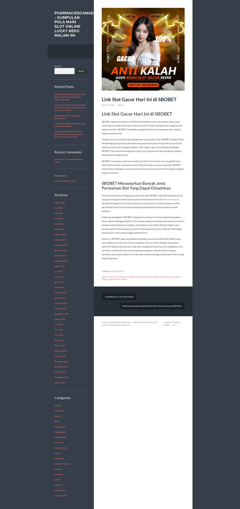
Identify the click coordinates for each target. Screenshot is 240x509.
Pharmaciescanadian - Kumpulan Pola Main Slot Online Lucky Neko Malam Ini (77, 24)
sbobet (138, 277)
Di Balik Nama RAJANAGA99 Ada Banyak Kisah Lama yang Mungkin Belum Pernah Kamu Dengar (68, 134)
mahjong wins (60, 437)
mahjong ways (60, 432)
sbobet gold (173, 199)
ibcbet (57, 421)
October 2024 (60, 308)
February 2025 (60, 292)
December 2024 (61, 303)
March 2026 (59, 229)
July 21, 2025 (108, 105)
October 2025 (60, 255)
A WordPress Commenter (65, 159)
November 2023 (61, 367)
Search (58, 66)
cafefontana (59, 411)
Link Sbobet (130, 277)
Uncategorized (60, 495)
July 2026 (58, 208)
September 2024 (61, 314)
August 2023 (59, 382)
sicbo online (59, 458)
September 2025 (61, 261)
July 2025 (58, 271)
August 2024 (59, 319)
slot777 (57, 480)
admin (120, 105)
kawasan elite (60, 427)
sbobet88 (112, 279)
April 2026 (58, 224)
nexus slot (58, 442)
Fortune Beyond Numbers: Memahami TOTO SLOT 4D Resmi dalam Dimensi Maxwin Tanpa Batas (70, 107)
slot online (58, 474)
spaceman (58, 485)
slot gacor (58, 469)
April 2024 (58, 340)
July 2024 (58, 324)
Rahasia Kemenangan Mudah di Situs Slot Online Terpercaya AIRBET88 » (152, 306)
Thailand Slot (59, 490)
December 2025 (61, 245)
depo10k (58, 416)
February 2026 (60, 234)
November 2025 (61, 250)
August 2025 (59, 266)
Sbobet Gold (147, 277)
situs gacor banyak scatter (65, 181)
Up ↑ (174, 325)
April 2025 (58, 282)
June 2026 (58, 213)
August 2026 (59, 203)
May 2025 (58, 277)
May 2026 (58, 218)
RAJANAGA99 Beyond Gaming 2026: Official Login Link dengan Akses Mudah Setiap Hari (69, 97)
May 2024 (58, 335)
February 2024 (60, 351)
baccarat (58, 405)
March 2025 (59, 287)
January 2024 (60, 356)
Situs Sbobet (122, 279)
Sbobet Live (157, 277)
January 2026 (60, 240)
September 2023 (61, 377)
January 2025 (60, 298)
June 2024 (58, 330)
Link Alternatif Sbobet (115, 277)
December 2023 (61, 361)
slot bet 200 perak (62, 464)
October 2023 (60, 372)
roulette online (60, 448)
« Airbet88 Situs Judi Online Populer (119, 297)
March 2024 (59, 345)
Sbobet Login (168, 277)
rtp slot (57, 453)
